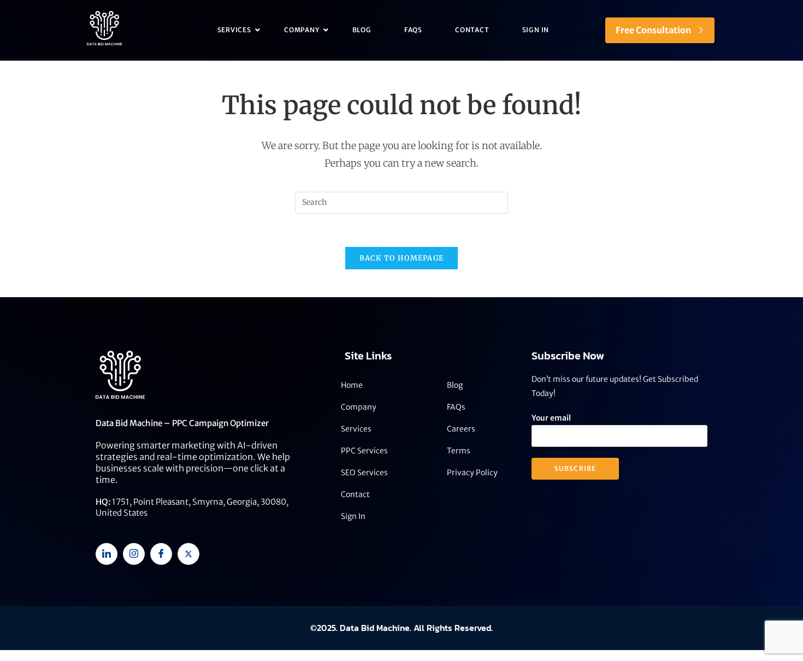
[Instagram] (134, 554)
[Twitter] (188, 554)
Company (302, 30)
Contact (472, 30)
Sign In (536, 30)
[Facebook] (161, 554)
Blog (361, 30)
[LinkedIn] (106, 554)
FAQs (413, 30)
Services (234, 30)
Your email (551, 418)
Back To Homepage (401, 258)
